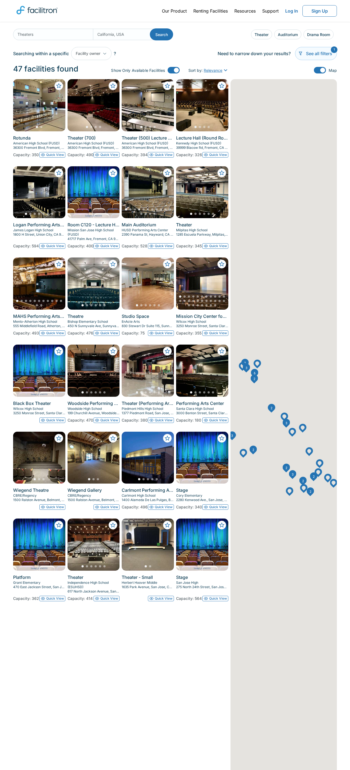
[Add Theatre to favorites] (113, 264)
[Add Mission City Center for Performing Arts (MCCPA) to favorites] (221, 264)
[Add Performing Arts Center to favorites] (221, 351)
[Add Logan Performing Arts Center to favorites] (58, 172)
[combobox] (53, 34)
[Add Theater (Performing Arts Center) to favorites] (167, 351)
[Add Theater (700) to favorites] (113, 85)
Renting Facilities (210, 11)
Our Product (174, 11)
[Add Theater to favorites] (221, 172)
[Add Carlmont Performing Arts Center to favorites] (167, 438)
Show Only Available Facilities (138, 70)
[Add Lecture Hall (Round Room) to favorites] (221, 85)
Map (333, 70)
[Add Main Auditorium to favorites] (167, 172)
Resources (245, 11)
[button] (286, 423)
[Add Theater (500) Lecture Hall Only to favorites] (167, 85)
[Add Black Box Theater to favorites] (58, 351)
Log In (291, 11)
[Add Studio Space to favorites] (167, 264)
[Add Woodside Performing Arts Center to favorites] (113, 351)
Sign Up (319, 11)
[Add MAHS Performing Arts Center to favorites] (58, 264)
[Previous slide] (22, 105)
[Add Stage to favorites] (221, 438)
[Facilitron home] (37, 16)
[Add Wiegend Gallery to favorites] (113, 438)
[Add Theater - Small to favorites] (167, 525)
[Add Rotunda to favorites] (58, 85)
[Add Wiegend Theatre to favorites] (58, 438)
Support (270, 11)
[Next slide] (56, 105)
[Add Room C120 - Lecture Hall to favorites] (113, 172)
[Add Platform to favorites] (58, 525)
